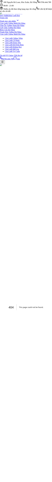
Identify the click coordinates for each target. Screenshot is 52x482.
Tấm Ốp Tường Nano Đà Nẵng (12, 25)
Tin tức (2, 55)
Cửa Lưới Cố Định (12, 40)
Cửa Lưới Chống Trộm (14, 38)
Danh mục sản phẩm (8, 21)
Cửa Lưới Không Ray (13, 47)
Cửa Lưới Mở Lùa (12, 49)
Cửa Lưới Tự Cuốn (12, 51)
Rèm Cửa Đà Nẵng (7, 30)
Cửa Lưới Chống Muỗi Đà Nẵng (12, 23)
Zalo (18, 59)
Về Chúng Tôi (11, 55)
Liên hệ (19, 55)
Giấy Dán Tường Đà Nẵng (10, 28)
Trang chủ (4, 18)
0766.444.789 (8, 59)
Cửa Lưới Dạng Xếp (13, 43)
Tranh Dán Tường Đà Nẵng (10, 32)
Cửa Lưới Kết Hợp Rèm (14, 45)
